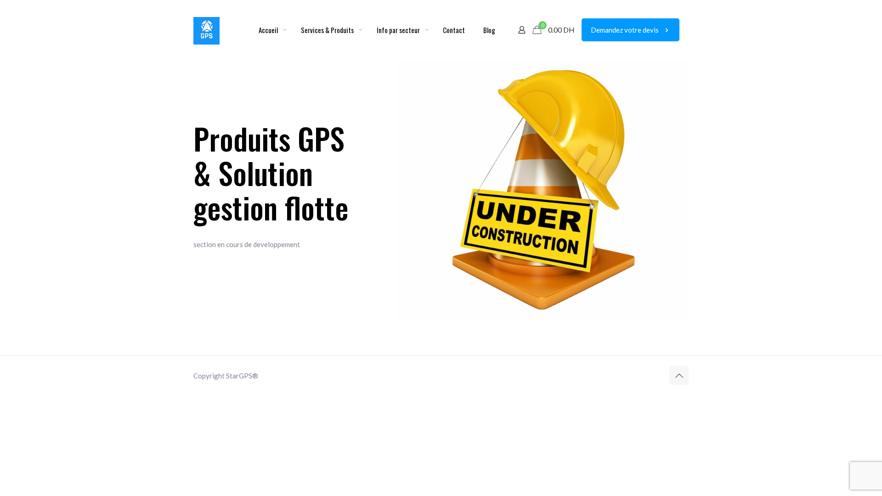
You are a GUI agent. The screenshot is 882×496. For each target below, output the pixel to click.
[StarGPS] (206, 30)
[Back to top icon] (679, 375)
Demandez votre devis (625, 30)
